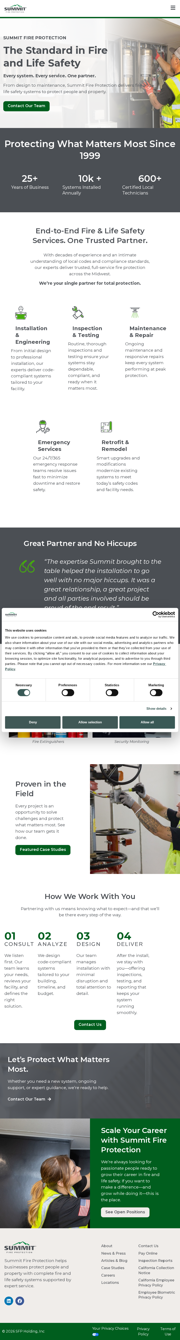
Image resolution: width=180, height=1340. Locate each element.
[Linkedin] (8, 1301)
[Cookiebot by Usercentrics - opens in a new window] (156, 614)
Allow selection (90, 722)
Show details (156, 708)
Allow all (147, 722)
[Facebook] (19, 1301)
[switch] (68, 692)
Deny (33, 722)
